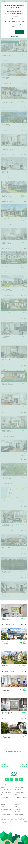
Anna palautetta (5, 766)
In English (24, 764)
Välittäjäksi (17, 809)
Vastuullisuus (3, 794)
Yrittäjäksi (17, 806)
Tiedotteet (3, 806)
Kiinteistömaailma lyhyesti (6, 809)
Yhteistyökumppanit (19, 792)
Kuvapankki (3, 811)
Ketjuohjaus (3, 787)
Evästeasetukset (18, 799)
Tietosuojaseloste (4, 797)
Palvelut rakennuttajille (6, 792)
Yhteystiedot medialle (5, 814)
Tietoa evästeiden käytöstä (20, 797)
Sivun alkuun (23, 766)
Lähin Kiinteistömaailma (20, 787)
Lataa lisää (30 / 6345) (13, 751)
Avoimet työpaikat (19, 814)
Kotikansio (17, 794)
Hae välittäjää (18, 789)
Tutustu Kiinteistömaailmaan (7, 789)
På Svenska (4, 764)
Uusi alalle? (17, 811)
